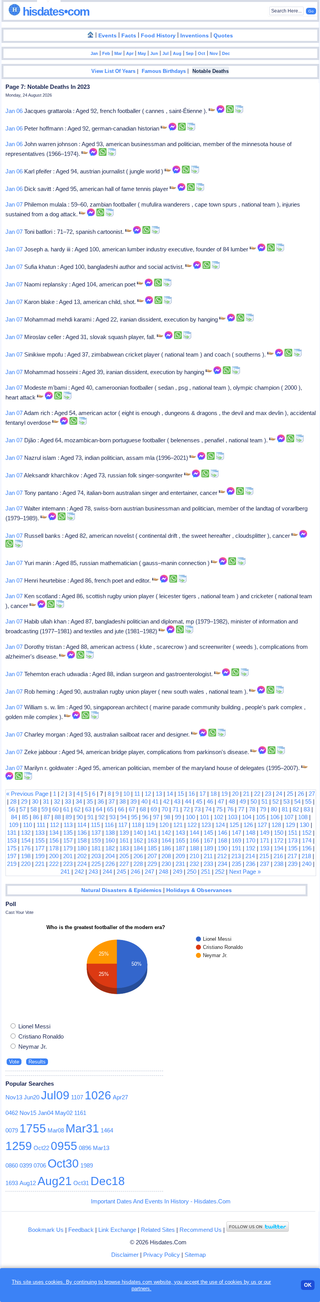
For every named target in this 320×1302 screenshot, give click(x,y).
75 (219, 809)
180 (82, 848)
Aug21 (54, 1181)
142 (166, 832)
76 (230, 809)
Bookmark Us (46, 1229)
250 (191, 871)
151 (292, 832)
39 (133, 801)
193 (264, 848)
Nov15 (28, 1112)
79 (263, 809)
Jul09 (55, 1095)
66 (121, 809)
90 (79, 817)
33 (68, 801)
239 (292, 863)
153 (11, 840)
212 (222, 856)
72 (186, 809)
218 (306, 856)
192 (250, 848)
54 (297, 801)
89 (69, 817)
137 (96, 832)
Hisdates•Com (54, 11)
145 (208, 832)
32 (57, 801)
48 (232, 801)
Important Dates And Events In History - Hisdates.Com (161, 1201)
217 (292, 856)
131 (11, 832)
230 (166, 863)
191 (236, 848)
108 (303, 817)
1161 (80, 1112)
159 (96, 840)
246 (135, 871)
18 (213, 793)
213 (236, 856)
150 (278, 832)
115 (95, 824)
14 (170, 793)
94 (123, 817)
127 (262, 824)
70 (165, 809)
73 (197, 809)
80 (274, 809)
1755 (33, 1128)
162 (138, 840)
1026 (98, 1095)
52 (275, 801)
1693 (11, 1183)
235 (236, 863)
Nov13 (13, 1097)
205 (124, 856)
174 (306, 840)
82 (296, 809)
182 (110, 848)
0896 (85, 1148)
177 (39, 848)
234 (222, 863)
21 (246, 793)
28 (13, 801)
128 (276, 824)
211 (208, 856)
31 (46, 801)
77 (241, 809)
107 (288, 817)
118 (136, 824)
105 (260, 817)
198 (25, 856)
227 (124, 863)
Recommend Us (201, 1229)
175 (11, 848)
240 (306, 863)
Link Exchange (117, 1229)
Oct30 (63, 1163)
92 (101, 817)
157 (68, 840)
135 (68, 832)
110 (27, 824)
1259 (18, 1145)
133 (39, 832)
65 (110, 809)
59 (44, 809)
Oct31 (81, 1183)
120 (164, 824)
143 (180, 832)
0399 (26, 1165)
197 (11, 856)
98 (167, 817)
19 (224, 793)
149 (264, 832)
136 (82, 832)
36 (101, 801)
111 (41, 824)
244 (107, 871)
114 (81, 824)
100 (190, 817)
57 (23, 809)
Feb (106, 53)
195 (292, 848)
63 (88, 809)
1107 (77, 1097)
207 (152, 856)
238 (278, 863)
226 (110, 863)
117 (122, 824)
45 (199, 801)
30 (35, 801)
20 (235, 793)
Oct (201, 53)
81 (285, 809)
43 (177, 801)
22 (257, 793)
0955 (64, 1145)
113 (68, 824)
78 (252, 809)
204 (110, 856)
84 (14, 817)
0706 (40, 1165)
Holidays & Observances (199, 890)
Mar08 (56, 1130)
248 (163, 871)
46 (210, 801)
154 (25, 840)
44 (188, 801)
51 (264, 801)
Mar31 (82, 1128)
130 (304, 824)
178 (54, 848)
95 (134, 817)
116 (109, 824)
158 (82, 840)
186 (166, 848)
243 (93, 871)
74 (208, 809)
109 (13, 824)
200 (54, 856)
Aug (177, 53)
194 (278, 848)
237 (264, 863)
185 (152, 848)
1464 (107, 1130)
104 (246, 817)
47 (221, 801)
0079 (11, 1130)
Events (107, 36)
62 (77, 809)
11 (137, 793)
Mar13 (101, 1148)
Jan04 (45, 1112)
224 (82, 863)
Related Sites (158, 1229)
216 (278, 856)
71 (175, 809)
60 (55, 809)
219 (11, 863)
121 (178, 824)
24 (279, 793)
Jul (165, 53)
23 (268, 793)
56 (12, 809)
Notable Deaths (210, 71)
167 (208, 840)
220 (25, 863)
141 (152, 832)
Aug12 (28, 1183)
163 (152, 840)
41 (155, 801)
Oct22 (41, 1148)
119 (150, 824)
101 (204, 817)
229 (152, 863)
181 (96, 848)
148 (250, 832)
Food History (158, 36)
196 (306, 848)
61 (66, 809)
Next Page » (245, 871)
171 (264, 840)
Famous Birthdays (164, 71)
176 (25, 848)
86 (36, 817)
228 (138, 863)
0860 (11, 1165)
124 (220, 824)
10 (126, 793)
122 (192, 824)
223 (68, 863)
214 (250, 856)
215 (264, 856)
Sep (190, 53)
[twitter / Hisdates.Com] (257, 1229)
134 (54, 832)
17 (202, 793)
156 (54, 840)
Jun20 (31, 1097)
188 (194, 848)
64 (99, 809)
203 (96, 856)
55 (308, 801)
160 (110, 840)
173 (292, 840)
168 (222, 840)
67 (132, 809)
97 (156, 817)
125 (234, 824)
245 (121, 871)
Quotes (223, 36)
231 (180, 863)
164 (166, 840)
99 (178, 817)
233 (208, 863)
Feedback (81, 1229)
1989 (86, 1165)
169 (236, 840)
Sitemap (195, 1254)
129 (290, 824)
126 (248, 824)
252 (219, 871)
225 (96, 863)
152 (306, 832)
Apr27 (120, 1097)
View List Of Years (113, 71)
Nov (214, 53)
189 (208, 848)
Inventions (194, 36)
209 (180, 856)
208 (166, 856)
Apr (129, 53)
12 (148, 793)
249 (177, 871)
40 (144, 801)
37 (111, 801)
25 (290, 793)
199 (39, 856)
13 (159, 793)
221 (39, 863)
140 (138, 832)
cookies (233, 1282)
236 (250, 863)
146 (222, 832)
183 (124, 848)
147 (236, 832)
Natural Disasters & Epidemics (121, 890)
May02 (64, 1112)
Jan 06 (14, 111)
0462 (11, 1112)
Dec (226, 53)
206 (138, 856)
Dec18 (108, 1181)
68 (143, 809)
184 (138, 848)
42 (166, 801)
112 (54, 824)
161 (124, 840)
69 (154, 809)
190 (222, 848)
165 (180, 840)
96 (145, 817)
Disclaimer (125, 1254)
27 (312, 793)
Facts (128, 36)
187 (180, 848)
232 (194, 863)
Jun (154, 53)
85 (25, 817)
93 (112, 817)
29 (24, 801)
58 (33, 809)
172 (278, 840)
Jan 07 (14, 204)
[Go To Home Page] (90, 35)
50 (254, 801)
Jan (94, 53)
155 (39, 840)
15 (181, 793)
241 (65, 871)
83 (307, 809)
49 (243, 801)
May (142, 53)
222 (54, 863)
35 (90, 801)
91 (90, 817)
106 (274, 817)
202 (82, 856)
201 (68, 856)
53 (286, 801)
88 (58, 817)
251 (205, 871)
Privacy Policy (161, 1254)
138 (110, 832)
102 (218, 817)
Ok (307, 1285)
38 (122, 801)
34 (79, 801)
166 (194, 840)
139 (124, 832)
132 (25, 832)
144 (194, 832)
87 (47, 817)
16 (191, 793)
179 (68, 848)
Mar (118, 53)
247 (149, 871)
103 (232, 817)
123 (206, 824)
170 (250, 840)
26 (301, 793)
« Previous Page (27, 793)
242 (79, 871)
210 (194, 856)
